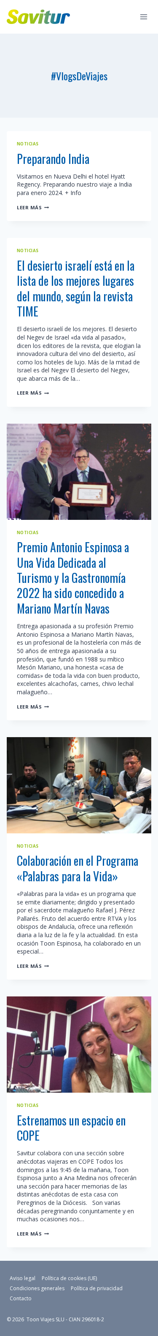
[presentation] (79, 472)
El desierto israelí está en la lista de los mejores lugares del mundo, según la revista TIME (75, 288)
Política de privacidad (97, 1288)
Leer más (33, 207)
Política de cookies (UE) (69, 1278)
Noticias (28, 144)
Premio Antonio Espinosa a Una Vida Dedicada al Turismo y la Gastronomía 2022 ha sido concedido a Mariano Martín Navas (73, 577)
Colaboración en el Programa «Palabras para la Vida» (77, 868)
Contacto (21, 1298)
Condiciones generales (37, 1288)
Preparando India (53, 158)
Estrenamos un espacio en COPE (71, 1128)
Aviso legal (22, 1278)
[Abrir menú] (143, 16)
